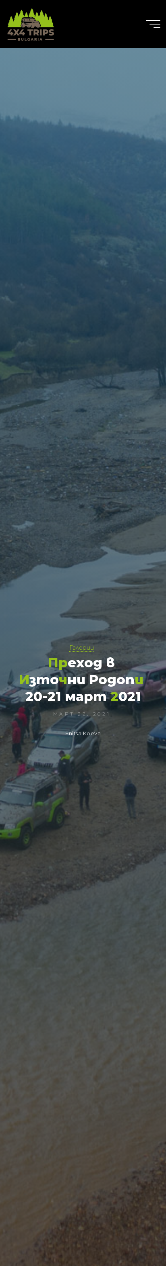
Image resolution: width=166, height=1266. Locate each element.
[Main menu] (153, 24)
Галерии (81, 647)
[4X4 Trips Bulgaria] (31, 24)
